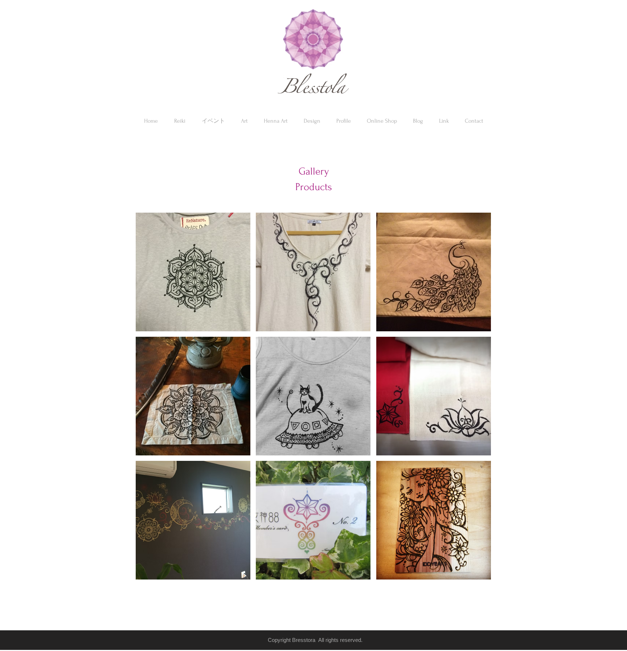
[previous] (151, 402)
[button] (382, 121)
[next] (475, 402)
